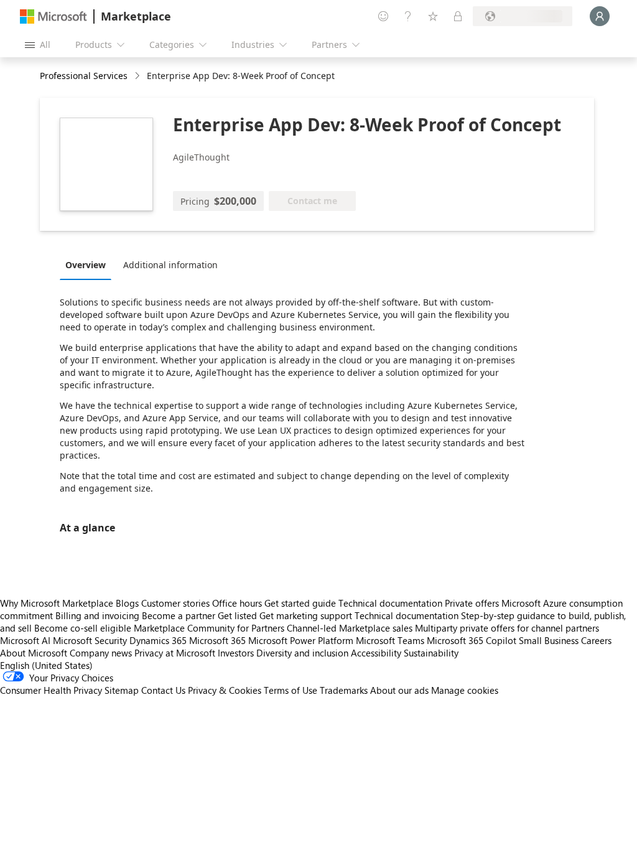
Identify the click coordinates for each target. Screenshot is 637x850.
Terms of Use (290, 690)
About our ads (399, 690)
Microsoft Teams (390, 640)
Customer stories (175, 603)
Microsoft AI (25, 640)
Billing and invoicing (97, 615)
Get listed (237, 615)
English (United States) (46, 665)
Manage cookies (464, 690)
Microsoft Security (90, 640)
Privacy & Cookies (224, 690)
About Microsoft (33, 653)
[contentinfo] (138, 76)
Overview (85, 265)
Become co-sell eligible (82, 628)
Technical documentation (390, 603)
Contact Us (163, 690)
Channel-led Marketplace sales (349, 628)
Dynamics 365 (158, 640)
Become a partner (178, 615)
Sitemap (122, 690)
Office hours (237, 603)
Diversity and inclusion (302, 653)
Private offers (472, 603)
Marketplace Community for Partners (209, 628)
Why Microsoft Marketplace (56, 603)
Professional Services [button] (84, 76)
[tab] (89, 264)
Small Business (549, 640)
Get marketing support (305, 615)
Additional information (170, 265)
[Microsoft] (53, 16)
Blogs (127, 603)
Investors (236, 653)
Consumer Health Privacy (51, 690)
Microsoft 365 (217, 640)
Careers (596, 640)
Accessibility (376, 653)
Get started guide (300, 603)
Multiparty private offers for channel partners (507, 628)
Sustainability (431, 653)
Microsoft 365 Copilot (471, 640)
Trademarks (344, 690)
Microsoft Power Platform (300, 640)
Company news (101, 653)
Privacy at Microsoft (174, 653)
